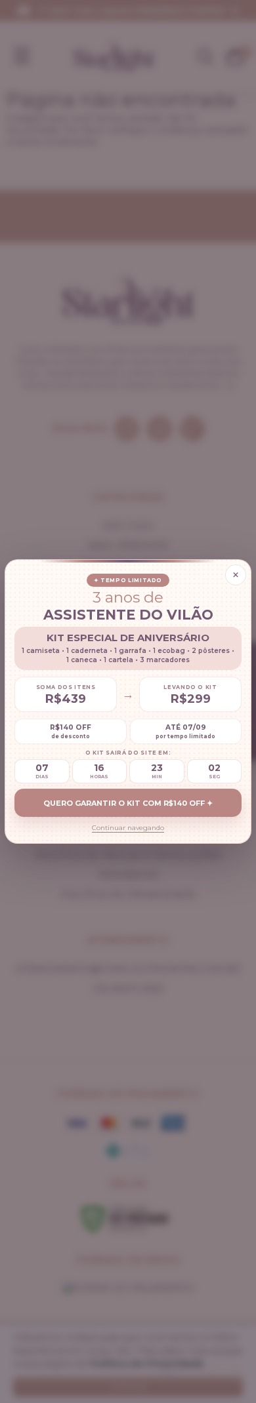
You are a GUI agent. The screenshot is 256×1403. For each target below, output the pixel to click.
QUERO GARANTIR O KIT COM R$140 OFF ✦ (128, 803)
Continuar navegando (128, 827)
